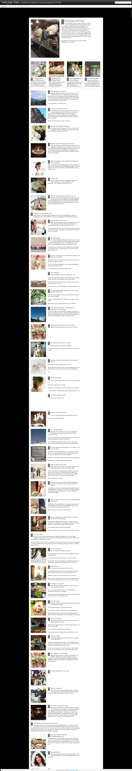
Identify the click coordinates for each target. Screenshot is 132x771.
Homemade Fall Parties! (74, 20)
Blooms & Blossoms (56, 688)
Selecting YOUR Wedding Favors (56, 79)
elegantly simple (55, 601)
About (14, 6)
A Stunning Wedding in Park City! (60, 671)
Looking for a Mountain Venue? (59, 109)
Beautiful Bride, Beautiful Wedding (60, 126)
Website (23, 6)
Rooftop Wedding (55, 238)
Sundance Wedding (93, 78)
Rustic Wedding (55, 273)
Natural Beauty (55, 566)
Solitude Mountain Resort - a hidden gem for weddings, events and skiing (62, 308)
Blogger (70, 770)
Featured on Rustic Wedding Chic (42, 213)
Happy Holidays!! (55, 752)
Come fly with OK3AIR (57, 430)
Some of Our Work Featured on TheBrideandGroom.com (59, 735)
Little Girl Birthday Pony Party (59, 220)
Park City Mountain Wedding (58, 91)
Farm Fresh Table (55, 636)
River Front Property (56, 618)
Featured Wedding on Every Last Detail (75, 79)
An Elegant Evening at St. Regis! (59, 706)
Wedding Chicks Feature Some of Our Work (62, 325)
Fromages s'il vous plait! (57, 584)
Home (10, 6)
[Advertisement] (66, 12)
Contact (28, 6)
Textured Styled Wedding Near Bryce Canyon (63, 196)
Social (18, 6)
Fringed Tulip (54, 178)
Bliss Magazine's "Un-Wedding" (59, 653)
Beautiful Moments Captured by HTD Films (62, 143)
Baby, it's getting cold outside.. (59, 465)
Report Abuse (75, 770)
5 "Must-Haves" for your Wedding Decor (39, 79)
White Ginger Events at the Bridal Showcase (45, 723)
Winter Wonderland (56, 549)
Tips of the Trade (38, 534)
